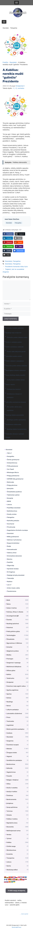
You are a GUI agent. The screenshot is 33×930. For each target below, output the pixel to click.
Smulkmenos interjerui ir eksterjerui (14, 395)
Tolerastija (10, 578)
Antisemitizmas (12, 463)
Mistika (9, 655)
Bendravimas (11, 764)
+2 (16, 88)
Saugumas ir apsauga (14, 662)
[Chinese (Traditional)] (12, 877)
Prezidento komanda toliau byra (16, 266)
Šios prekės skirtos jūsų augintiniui (14, 408)
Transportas (10, 858)
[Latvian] (14, 879)
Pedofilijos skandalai (13, 508)
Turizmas (9, 811)
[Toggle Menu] (16, 2)
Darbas (9, 698)
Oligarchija (10, 565)
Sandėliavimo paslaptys (14, 760)
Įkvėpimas (10, 803)
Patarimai (10, 627)
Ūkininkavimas (11, 850)
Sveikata (9, 733)
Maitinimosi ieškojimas (14, 666)
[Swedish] (12, 881)
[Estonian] (26, 877)
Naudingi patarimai (13, 623)
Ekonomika (10, 827)
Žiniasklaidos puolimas (14, 492)
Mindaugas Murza (13, 472)
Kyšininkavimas (12, 511)
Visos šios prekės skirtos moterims (16, 365)
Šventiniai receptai (13, 745)
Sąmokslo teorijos (13, 569)
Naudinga (10, 702)
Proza (8, 717)
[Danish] (19, 877)
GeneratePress (16, 927)
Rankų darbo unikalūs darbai (16, 380)
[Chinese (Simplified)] (10, 877)
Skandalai (6, 28)
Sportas (9, 694)
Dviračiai (9, 647)
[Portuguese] (21, 879)
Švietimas (10, 795)
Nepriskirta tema (12, 823)
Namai (9, 705)
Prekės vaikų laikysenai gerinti (16, 351)
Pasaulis (9, 776)
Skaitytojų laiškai (12, 870)
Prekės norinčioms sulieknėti (14, 347)
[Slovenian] (7, 881)
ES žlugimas (11, 572)
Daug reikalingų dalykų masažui (15, 375)
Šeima (9, 604)
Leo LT (9, 585)
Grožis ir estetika (12, 788)
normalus (21, 88)
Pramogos (10, 659)
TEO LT (9, 453)
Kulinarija (9, 768)
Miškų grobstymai (13, 536)
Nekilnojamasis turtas (14, 830)
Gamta (9, 866)
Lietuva (9, 504)
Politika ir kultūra (12, 819)
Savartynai (10, 524)
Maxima (9, 559)
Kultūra (9, 674)
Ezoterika (10, 854)
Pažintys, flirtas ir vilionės (15, 612)
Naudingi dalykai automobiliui (15, 415)
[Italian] (12, 879)
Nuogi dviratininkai (13, 543)
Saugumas (10, 741)
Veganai (9, 756)
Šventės (9, 619)
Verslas (9, 834)
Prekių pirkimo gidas (13, 631)
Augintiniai (10, 725)
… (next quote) (24, 914)
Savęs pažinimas (12, 807)
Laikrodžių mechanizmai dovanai (16, 402)
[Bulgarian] (7, 877)
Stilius (8, 784)
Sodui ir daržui (10, 384)
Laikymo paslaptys (13, 709)
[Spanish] (10, 881)
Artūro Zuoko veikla (13, 588)
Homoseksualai (12, 549)
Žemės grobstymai (13, 459)
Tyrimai (9, 838)
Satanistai (10, 533)
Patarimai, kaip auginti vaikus (16, 686)
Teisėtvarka (10, 678)
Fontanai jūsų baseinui (14, 389)
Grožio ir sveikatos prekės (14, 342)
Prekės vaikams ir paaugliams (15, 361)
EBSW (9, 501)
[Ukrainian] (14, 881)
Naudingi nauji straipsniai (13, 332)
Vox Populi (10, 469)
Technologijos (11, 635)
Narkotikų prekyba (13, 520)
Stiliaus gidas (11, 670)
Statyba (9, 815)
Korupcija (10, 498)
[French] (7, 879)
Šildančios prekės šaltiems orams (17, 337)
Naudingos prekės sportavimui (16, 419)
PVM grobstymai (12, 466)
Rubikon (9, 581)
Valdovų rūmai (11, 552)
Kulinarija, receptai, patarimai (15, 328)
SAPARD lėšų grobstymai (15, 479)
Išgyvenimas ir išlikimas (14, 643)
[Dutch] (21, 877)
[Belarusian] (5, 877)
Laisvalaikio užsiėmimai (14, 713)
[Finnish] (5, 879)
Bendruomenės (11, 799)
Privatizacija (11, 527)
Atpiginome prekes (13, 651)
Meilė (8, 600)
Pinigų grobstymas (13, 475)
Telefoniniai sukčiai (13, 495)
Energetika (10, 456)
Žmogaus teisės (12, 752)
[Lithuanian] (16, 879)
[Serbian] (26, 879)
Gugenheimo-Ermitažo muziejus (17, 530)
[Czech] (16, 877)
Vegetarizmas (11, 772)
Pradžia (5, 62)
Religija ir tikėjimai (12, 780)
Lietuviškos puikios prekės (14, 356)
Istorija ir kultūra (12, 791)
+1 (13, 88)
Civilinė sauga (11, 846)
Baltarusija (10, 482)
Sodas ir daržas (12, 608)
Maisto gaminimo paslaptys (15, 729)
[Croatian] (14, 877)
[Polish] (19, 879)
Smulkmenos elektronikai (13, 424)
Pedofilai (10, 562)
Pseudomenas (11, 591)
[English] (23, 877)
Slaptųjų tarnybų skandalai (15, 575)
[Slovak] (5, 881)
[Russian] (23, 879)
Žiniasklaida (10, 639)
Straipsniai (10, 682)
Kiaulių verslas (11, 514)
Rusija (9, 546)
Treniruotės (10, 721)
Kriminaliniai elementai (14, 556)
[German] (10, 879)
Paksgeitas (13, 28)
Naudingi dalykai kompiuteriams (17, 429)
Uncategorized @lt (13, 616)
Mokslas (9, 748)
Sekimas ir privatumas (14, 540)
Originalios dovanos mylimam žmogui (15, 435)
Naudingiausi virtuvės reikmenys (16, 370)
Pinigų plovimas (12, 485)
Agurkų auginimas (12, 690)
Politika (9, 842)
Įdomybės (10, 488)
